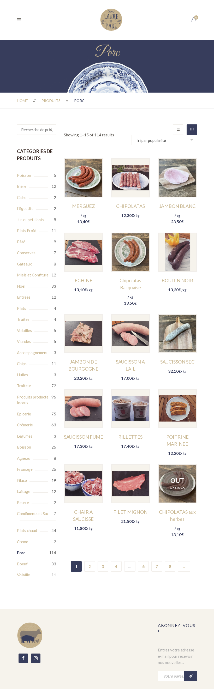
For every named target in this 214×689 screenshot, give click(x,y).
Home (22, 100)
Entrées (24, 297)
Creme (22, 541)
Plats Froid (26, 230)
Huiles (22, 374)
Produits (51, 100)
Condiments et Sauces (36, 513)
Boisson (24, 447)
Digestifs (25, 208)
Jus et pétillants (30, 219)
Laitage (23, 491)
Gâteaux (24, 264)
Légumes (24, 436)
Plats (21, 308)
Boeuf (22, 563)
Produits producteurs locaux (35, 400)
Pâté (21, 241)
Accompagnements (33, 352)
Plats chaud (27, 530)
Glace (22, 480)
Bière (21, 186)
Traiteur (24, 385)
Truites (23, 319)
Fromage (25, 469)
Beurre (23, 502)
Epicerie (24, 414)
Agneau (23, 458)
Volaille (23, 574)
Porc (21, 552)
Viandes (24, 341)
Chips (22, 363)
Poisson (24, 175)
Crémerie (25, 424)
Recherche (51, 129)
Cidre (21, 197)
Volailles (24, 330)
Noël (21, 286)
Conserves (26, 252)
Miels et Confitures (33, 275)
